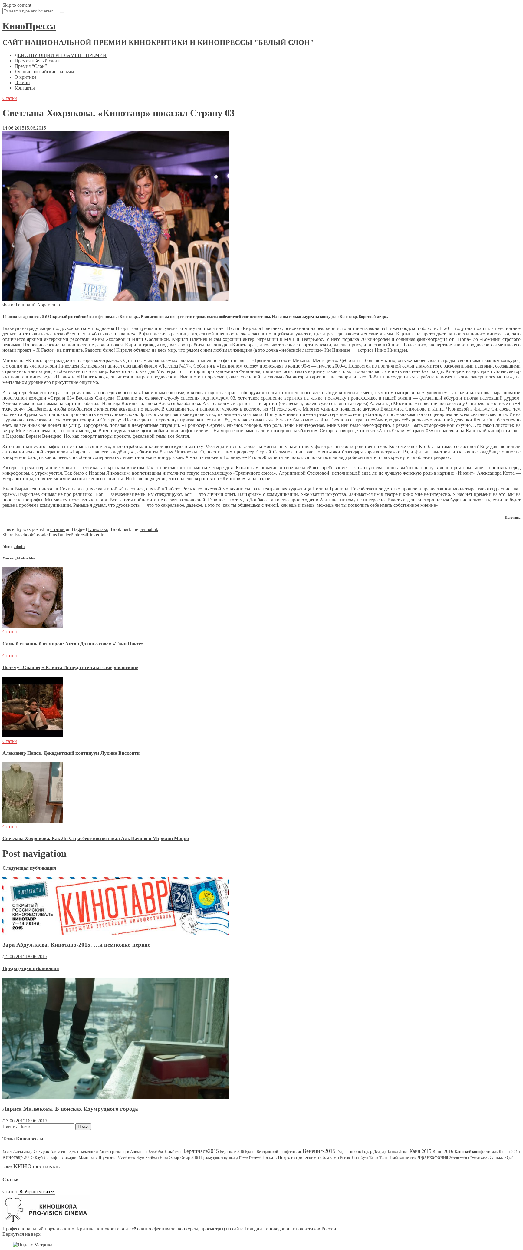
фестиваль (46, 1166)
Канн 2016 (443, 1151)
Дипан (403, 1151)
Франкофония (433, 1157)
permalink (148, 529)
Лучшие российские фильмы (44, 71)
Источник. (513, 517)
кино (22, 1165)
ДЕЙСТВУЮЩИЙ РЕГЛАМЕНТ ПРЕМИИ (61, 55)
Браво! (250, 1151)
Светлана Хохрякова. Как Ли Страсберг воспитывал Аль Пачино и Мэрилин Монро (95, 838)
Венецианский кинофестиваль (279, 1151)
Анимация (138, 1151)
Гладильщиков (349, 1151)
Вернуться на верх (21, 1234)
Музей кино (126, 1157)
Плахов (269, 1157)
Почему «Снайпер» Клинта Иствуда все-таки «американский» (70, 667)
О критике (25, 77)
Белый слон (173, 1151)
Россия (345, 1158)
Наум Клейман (147, 1158)
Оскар (174, 1157)
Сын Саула (360, 1158)
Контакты (25, 88)
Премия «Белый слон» (38, 60)
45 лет (7, 1151)
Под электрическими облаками (308, 1157)
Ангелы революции (114, 1151)
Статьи (9, 98)
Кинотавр (98, 529)
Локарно (69, 1157)
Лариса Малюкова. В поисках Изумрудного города (70, 1109)
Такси (373, 1158)
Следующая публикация (29, 868)
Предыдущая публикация (30, 968)
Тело (383, 1157)
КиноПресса (29, 26)
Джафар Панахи (385, 1151)
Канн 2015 (420, 1151)
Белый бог (156, 1151)
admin (19, 546)
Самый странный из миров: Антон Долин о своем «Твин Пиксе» (72, 643)
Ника (164, 1158)
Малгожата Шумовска (98, 1157)
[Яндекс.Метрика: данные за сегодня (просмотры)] (32, 1245)
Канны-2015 (509, 1151)
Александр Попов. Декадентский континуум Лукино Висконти (71, 753)
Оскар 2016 (189, 1158)
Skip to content (16, 5)
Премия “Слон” (31, 66)
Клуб (39, 1158)
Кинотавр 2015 (18, 1157)
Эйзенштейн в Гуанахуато (468, 1157)
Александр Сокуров (31, 1151)
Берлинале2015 (201, 1151)
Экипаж (495, 1157)
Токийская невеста (402, 1158)
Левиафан (52, 1157)
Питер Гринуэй (250, 1157)
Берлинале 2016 (232, 1151)
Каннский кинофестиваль (476, 1151)
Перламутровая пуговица (218, 1158)
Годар (367, 1151)
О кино (22, 82)
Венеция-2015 (319, 1151)
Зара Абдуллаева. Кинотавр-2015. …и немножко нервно (76, 945)
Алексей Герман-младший (74, 1151)
